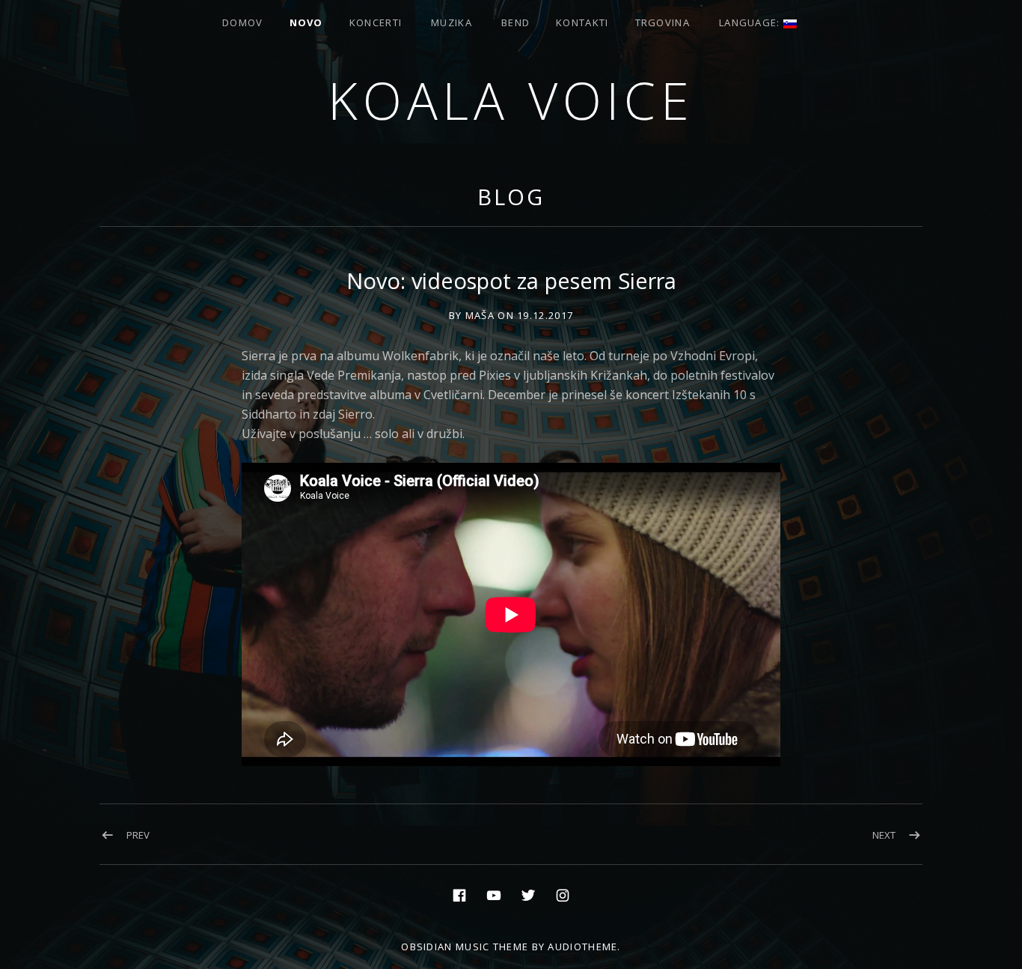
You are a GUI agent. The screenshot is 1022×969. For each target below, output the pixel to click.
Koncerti (375, 22)
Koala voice (511, 100)
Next (884, 835)
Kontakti (582, 22)
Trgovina (662, 22)
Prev (138, 835)
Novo (306, 22)
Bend (515, 22)
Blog (511, 196)
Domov (242, 22)
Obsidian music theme (464, 946)
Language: (751, 22)
